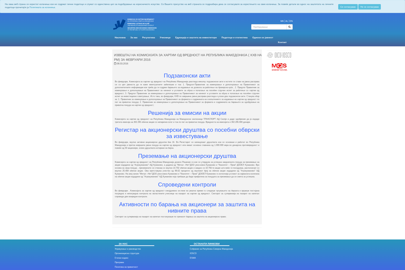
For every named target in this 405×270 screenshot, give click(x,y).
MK (282, 21)
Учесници (165, 37)
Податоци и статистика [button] (234, 37)
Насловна (120, 37)
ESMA (193, 258)
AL (286, 21)
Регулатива (148, 37)
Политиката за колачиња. (42, 7)
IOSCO (193, 253)
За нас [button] (133, 37)
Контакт (282, 42)
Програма (119, 262)
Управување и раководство (128, 249)
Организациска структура (127, 253)
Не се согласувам (369, 7)
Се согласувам (348, 7)
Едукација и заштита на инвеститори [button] (196, 37)
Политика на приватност (126, 267)
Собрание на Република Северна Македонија (211, 249)
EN (291, 21)
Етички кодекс (121, 258)
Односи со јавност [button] (262, 37)
